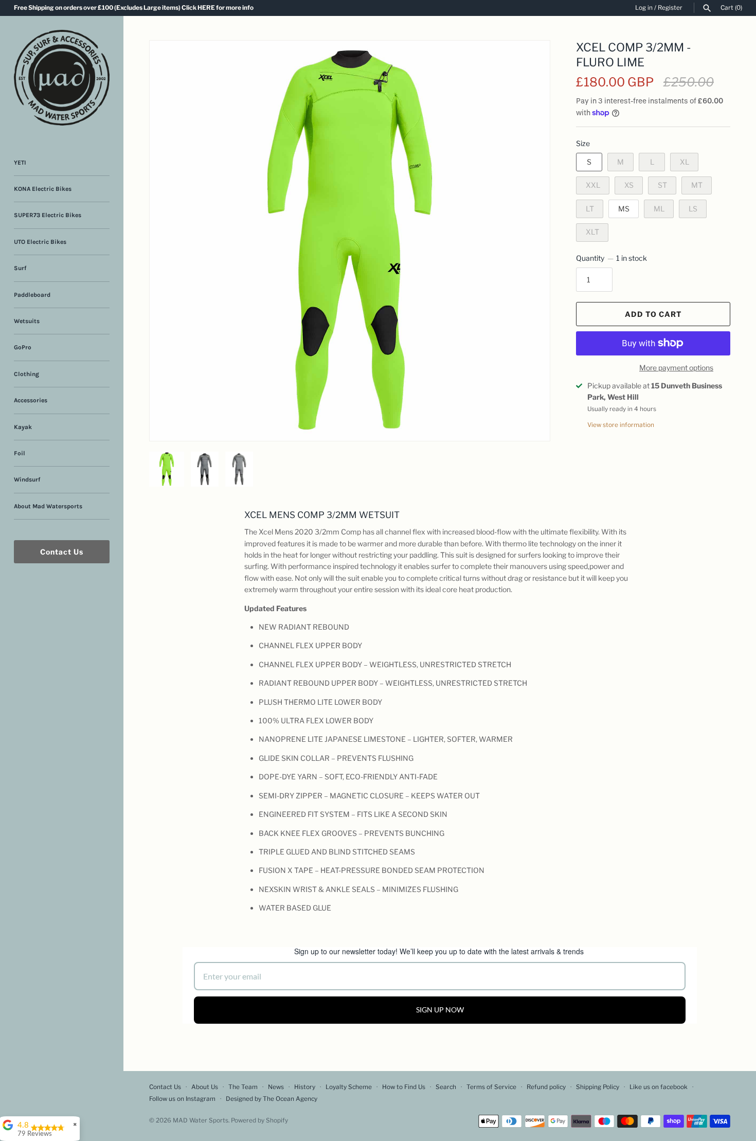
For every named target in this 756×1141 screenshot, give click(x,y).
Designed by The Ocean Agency (271, 1098)
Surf (20, 268)
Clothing (26, 374)
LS (693, 208)
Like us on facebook (658, 1087)
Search (446, 1087)
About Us (204, 1087)
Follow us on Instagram (182, 1098)
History (304, 1087)
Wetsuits (27, 321)
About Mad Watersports (48, 506)
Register (670, 7)
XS (629, 185)
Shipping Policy (597, 1087)
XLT (592, 231)
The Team (243, 1087)
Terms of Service (491, 1087)
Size (583, 143)
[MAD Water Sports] (61, 78)
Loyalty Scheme (349, 1087)
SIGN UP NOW (440, 1009)
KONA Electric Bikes (42, 188)
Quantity (611, 258)
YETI (20, 162)
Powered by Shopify (259, 1120)
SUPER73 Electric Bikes (47, 215)
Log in (644, 7)
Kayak (23, 427)
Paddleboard (32, 294)
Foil (19, 453)
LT (590, 208)
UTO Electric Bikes (40, 241)
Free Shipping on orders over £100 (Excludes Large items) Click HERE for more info (134, 7)
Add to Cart (653, 314)
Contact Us (61, 551)
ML (659, 208)
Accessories (30, 400)
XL (684, 161)
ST (662, 185)
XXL (593, 185)
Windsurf (27, 479)
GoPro (22, 347)
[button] (528, 61)
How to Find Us (403, 1087)
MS (623, 208)
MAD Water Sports (200, 1120)
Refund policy (546, 1087)
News (276, 1087)
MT (697, 185)
